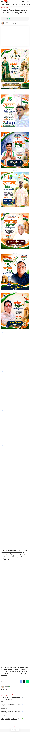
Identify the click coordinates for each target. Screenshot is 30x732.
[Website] (28, 687)
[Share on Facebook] (5, 19)
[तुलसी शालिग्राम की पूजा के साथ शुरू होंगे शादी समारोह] (25, 706)
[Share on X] (7, 19)
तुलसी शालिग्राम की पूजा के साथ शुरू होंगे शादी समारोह (10, 705)
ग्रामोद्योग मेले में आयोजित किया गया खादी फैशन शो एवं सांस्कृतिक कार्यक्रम (10, 712)
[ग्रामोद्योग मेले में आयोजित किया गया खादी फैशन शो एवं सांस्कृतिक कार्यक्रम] (25, 713)
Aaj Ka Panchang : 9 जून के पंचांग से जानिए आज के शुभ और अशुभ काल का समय (10, 698)
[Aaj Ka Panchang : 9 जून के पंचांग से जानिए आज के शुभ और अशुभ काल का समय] (25, 699)
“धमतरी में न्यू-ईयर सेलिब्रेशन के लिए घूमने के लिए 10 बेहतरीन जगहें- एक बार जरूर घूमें (10, 719)
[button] (2, 1)
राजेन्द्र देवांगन (7, 22)
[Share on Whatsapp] (9, 19)
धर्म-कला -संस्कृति (4, 7)
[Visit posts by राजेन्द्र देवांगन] (2, 23)
